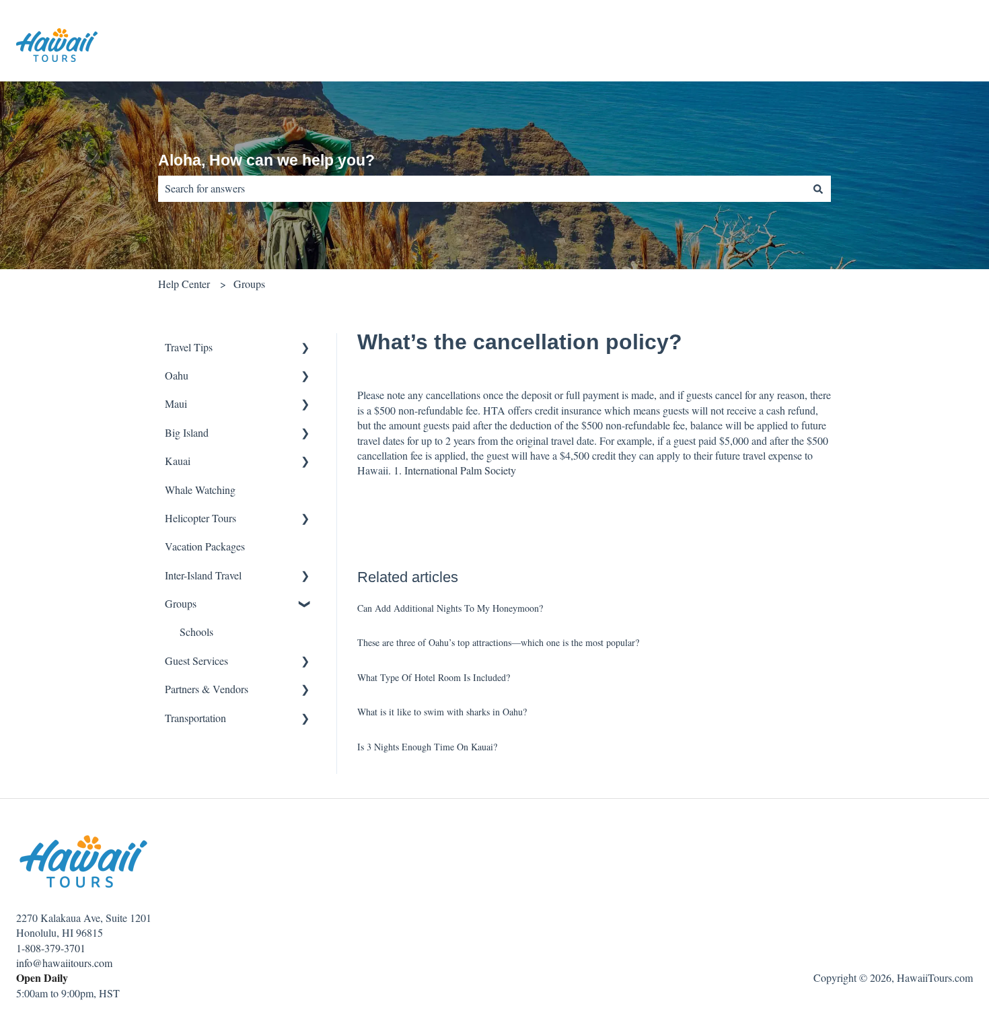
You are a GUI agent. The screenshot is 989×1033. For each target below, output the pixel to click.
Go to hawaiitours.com (911, 47)
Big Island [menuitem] (187, 432)
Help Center (184, 284)
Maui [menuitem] (176, 403)
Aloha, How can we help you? (266, 160)
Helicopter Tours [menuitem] (200, 518)
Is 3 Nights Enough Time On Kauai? (427, 746)
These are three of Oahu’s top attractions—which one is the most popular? (498, 642)
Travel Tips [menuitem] (189, 347)
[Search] (818, 188)
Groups (249, 284)
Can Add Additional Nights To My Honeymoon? (450, 608)
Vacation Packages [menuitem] (205, 546)
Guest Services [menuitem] (196, 660)
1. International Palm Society (455, 470)
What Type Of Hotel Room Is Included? (433, 677)
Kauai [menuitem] (177, 461)
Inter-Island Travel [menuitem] (203, 575)
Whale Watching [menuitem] (200, 490)
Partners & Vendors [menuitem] (206, 689)
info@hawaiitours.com (64, 963)
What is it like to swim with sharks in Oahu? (442, 711)
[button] (305, 348)
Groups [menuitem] (180, 603)
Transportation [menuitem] (195, 718)
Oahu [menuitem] (176, 375)
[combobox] (481, 188)
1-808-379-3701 (50, 948)
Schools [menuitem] (196, 632)
